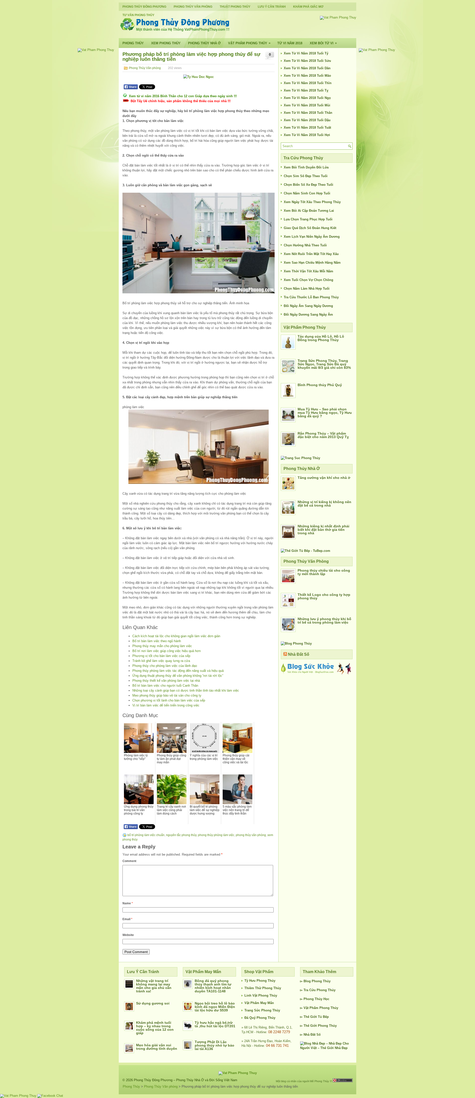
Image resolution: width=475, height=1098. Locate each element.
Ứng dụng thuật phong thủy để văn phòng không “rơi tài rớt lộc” (177, 675)
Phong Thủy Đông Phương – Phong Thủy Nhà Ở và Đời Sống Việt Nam (185, 1080)
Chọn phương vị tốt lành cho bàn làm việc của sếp (168, 700)
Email (127, 919)
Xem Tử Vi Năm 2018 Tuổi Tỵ (306, 90)
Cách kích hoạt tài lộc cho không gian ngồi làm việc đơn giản (176, 636)
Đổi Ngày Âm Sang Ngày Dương (308, 306)
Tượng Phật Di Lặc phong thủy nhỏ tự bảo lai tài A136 (214, 1045)
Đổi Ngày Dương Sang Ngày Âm (308, 314)
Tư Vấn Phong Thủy (138, 15)
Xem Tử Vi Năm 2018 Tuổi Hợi (307, 135)
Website (128, 935)
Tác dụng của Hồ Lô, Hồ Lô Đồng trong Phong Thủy (321, 338)
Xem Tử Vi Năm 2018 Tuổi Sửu (307, 61)
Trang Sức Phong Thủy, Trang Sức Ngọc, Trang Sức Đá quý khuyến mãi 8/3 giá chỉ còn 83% (324, 364)
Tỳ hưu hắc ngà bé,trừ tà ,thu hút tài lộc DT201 (215, 1024)
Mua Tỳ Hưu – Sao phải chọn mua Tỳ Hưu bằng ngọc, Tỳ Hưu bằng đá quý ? (325, 412)
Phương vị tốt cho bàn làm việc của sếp (161, 656)
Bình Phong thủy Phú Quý (320, 385)
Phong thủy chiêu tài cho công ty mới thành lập (324, 572)
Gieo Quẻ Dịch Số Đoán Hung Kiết (310, 228)
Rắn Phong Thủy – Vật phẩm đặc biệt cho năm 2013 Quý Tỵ (323, 435)
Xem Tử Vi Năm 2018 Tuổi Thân (308, 113)
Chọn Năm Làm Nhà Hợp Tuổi (307, 288)
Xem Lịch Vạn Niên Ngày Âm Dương (312, 236)
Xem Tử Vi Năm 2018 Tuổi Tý (306, 53)
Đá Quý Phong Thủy (259, 1018)
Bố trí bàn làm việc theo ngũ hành (156, 641)
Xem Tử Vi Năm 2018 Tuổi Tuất (307, 127)
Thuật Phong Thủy (235, 6)
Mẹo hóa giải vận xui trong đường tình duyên (156, 1047)
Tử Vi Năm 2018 (289, 43)
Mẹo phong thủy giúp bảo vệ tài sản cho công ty (166, 695)
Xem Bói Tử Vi (323, 43)
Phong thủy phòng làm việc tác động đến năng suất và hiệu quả (178, 671)
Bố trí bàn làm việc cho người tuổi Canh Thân (165, 685)
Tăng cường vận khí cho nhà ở (324, 478)
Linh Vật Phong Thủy (260, 995)
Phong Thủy (133, 43)
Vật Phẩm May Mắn (259, 1003)
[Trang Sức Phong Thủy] (300, 458)
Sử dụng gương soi (152, 1003)
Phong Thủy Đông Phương (144, 6)
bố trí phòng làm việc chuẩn (146, 835)
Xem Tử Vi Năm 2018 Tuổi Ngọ (307, 98)
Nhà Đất (309, 1034)
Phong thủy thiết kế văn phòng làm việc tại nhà (166, 680)
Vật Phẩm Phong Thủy (249, 43)
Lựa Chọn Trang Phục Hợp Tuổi (308, 219)
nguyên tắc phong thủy (181, 835)
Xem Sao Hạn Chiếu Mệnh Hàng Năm (312, 262)
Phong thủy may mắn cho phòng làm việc (162, 646)
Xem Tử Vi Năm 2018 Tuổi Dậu (307, 120)
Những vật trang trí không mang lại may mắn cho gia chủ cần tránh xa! (153, 986)
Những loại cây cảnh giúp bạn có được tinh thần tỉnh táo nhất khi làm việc (185, 690)
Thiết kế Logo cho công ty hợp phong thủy (324, 596)
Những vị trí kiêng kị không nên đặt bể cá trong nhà (324, 503)
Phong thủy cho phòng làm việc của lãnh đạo (164, 666)
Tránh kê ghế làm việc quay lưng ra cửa (161, 661)
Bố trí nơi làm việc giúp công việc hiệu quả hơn (166, 651)
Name (127, 903)
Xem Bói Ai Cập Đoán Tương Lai (309, 210)
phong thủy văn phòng (251, 835)
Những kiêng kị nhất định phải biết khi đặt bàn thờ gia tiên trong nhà (323, 529)
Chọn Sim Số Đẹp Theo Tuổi (306, 176)
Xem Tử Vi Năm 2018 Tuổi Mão (307, 75)
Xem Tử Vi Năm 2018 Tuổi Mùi (307, 105)
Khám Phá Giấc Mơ (308, 6)
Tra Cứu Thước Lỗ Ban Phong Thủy (311, 297)
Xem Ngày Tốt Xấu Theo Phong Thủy (312, 202)
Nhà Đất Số (298, 654)
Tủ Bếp (323, 1017)
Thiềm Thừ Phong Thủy (262, 988)
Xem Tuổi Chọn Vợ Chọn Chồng (308, 280)
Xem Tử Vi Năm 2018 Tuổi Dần (307, 68)
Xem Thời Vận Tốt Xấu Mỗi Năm (308, 271)
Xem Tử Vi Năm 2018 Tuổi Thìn (308, 83)
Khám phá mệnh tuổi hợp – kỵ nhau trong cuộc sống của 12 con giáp (155, 1028)
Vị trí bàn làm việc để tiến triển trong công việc (165, 705)
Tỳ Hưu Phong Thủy (259, 980)
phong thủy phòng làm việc (216, 835)
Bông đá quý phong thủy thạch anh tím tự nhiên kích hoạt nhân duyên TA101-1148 (213, 986)
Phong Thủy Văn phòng (193, 6)
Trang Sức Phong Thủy (262, 1010)
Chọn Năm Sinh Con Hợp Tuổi (307, 193)
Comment (129, 861)
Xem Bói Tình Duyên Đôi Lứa (306, 167)
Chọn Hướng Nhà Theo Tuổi (305, 245)
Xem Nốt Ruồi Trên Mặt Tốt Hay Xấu (311, 254)
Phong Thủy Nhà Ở (204, 43)
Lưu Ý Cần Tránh (272, 6)
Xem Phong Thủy (166, 43)
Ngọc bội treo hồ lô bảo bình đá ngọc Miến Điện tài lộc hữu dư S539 (215, 1006)
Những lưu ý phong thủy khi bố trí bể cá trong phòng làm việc (324, 620)
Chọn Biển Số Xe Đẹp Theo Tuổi (308, 185)
